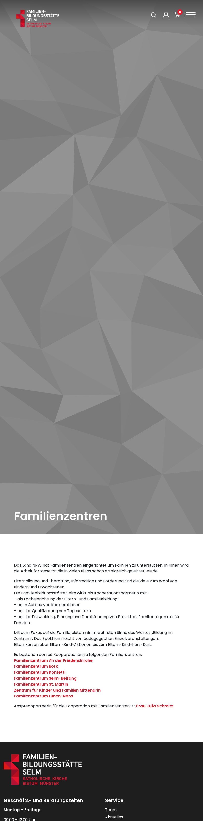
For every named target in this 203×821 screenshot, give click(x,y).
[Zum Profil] (166, 15)
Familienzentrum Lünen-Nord (43, 696)
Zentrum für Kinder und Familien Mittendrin (57, 690)
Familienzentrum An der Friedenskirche (53, 660)
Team (111, 810)
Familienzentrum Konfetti (39, 672)
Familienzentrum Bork (36, 666)
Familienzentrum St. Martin (41, 684)
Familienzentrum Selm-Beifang (45, 678)
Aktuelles (114, 817)
